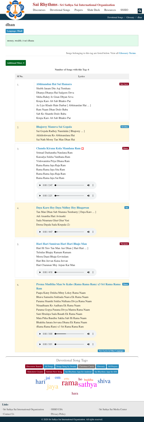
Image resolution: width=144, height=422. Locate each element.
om (57, 377)
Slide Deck (93, 10)
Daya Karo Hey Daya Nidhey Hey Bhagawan (62, 208)
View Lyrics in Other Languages (111, 350)
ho (80, 379)
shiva (104, 381)
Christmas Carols (86, 366)
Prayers (79, 10)
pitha (66, 378)
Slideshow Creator (35, 371)
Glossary (130, 17)
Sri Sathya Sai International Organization (23, 409)
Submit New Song (54, 371)
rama (70, 382)
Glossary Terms (127, 53)
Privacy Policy (58, 414)
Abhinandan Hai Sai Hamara (54, 84)
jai (48, 377)
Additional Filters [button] (14, 62)
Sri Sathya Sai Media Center (113, 409)
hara (75, 393)
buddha (88, 379)
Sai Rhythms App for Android (78, 371)
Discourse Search (34, 366)
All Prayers (113, 366)
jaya (52, 385)
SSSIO (124, 10)
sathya (87, 384)
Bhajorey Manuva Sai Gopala (54, 127)
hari (40, 381)
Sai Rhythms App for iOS (106, 371)
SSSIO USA (57, 409)
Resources (110, 10)
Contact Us (8, 414)
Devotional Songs (60, 10)
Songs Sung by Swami (66, 366)
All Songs (49, 366)
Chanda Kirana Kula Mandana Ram (58, 148)
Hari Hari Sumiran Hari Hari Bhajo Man (61, 244)
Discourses (39, 10)
